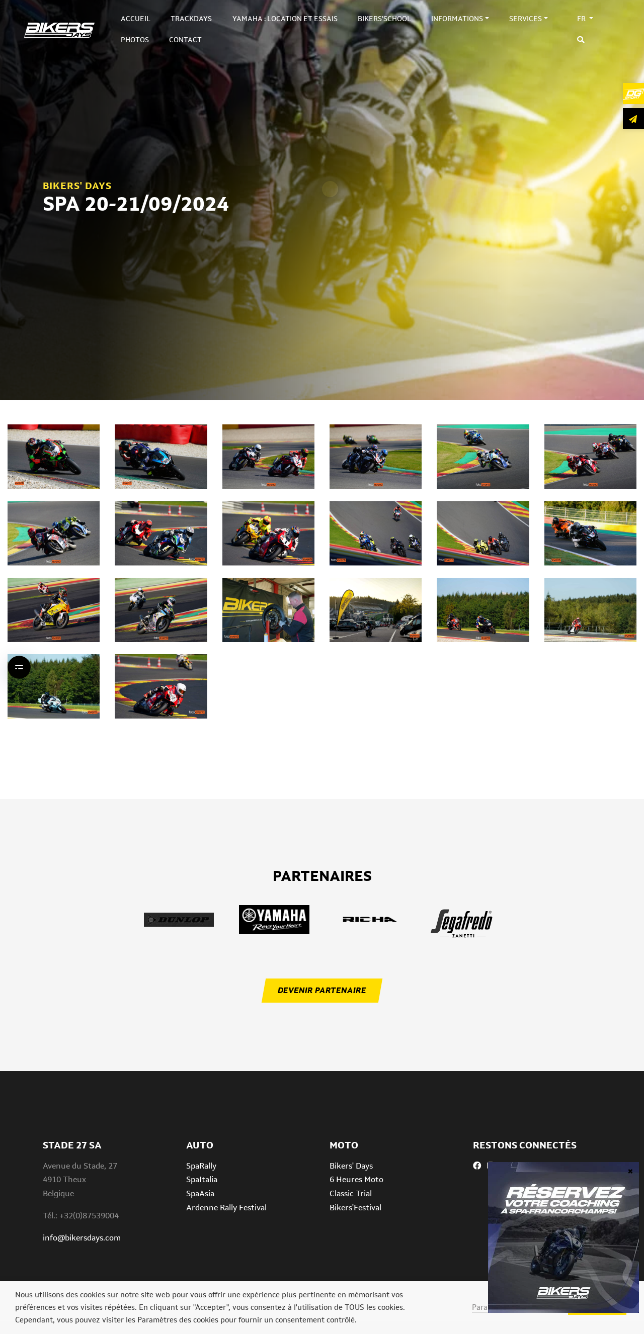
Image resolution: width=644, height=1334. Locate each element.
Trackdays (191, 18)
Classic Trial (351, 1193)
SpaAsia (200, 1193)
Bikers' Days (351, 1166)
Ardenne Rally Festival (226, 1207)
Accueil (135, 18)
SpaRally (201, 1166)
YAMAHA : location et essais (285, 18)
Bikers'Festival (355, 1207)
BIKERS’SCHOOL (384, 18)
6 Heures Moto (356, 1179)
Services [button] (525, 18)
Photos (135, 39)
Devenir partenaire (322, 990)
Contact (185, 39)
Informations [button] (457, 18)
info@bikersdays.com (82, 1237)
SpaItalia (201, 1179)
